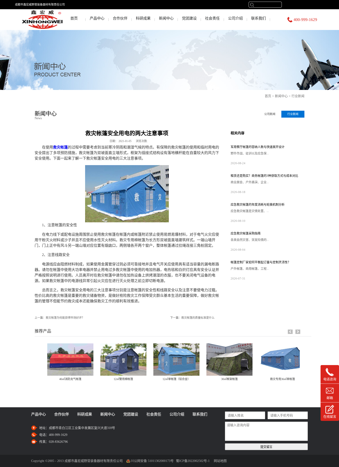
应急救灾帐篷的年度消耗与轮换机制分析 (258, 204)
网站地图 (219, 461)
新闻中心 (281, 96)
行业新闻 (297, 96)
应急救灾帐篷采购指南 (246, 233)
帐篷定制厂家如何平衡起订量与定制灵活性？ (261, 262)
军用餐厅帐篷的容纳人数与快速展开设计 (258, 146)
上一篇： (59, 317)
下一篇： (192, 317)
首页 (74, 18)
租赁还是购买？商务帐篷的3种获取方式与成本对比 (264, 175)
